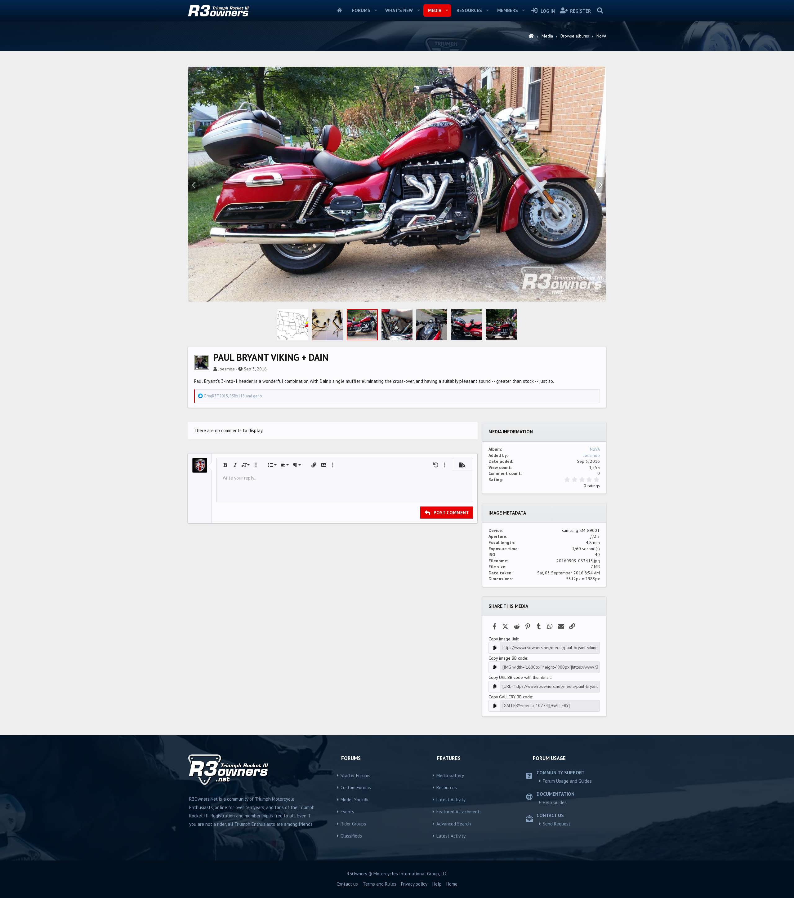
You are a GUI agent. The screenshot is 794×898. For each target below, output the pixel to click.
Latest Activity (451, 800)
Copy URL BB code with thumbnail (519, 677)
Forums (361, 10)
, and (233, 396)
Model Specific (355, 800)
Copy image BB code (507, 658)
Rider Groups (353, 824)
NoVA (595, 449)
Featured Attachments (459, 812)
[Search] (600, 10)
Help (437, 884)
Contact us (347, 884)
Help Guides (555, 802)
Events (347, 812)
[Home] (531, 36)
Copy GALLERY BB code (510, 697)
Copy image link (503, 639)
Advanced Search (453, 824)
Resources (469, 10)
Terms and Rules (379, 884)
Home (339, 10)
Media (434, 10)
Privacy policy (414, 884)
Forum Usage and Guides (567, 781)
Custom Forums (356, 787)
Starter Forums (355, 775)
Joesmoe (226, 369)
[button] (375, 10)
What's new (399, 10)
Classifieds (351, 836)
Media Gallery (450, 775)
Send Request (556, 824)
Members (507, 10)
